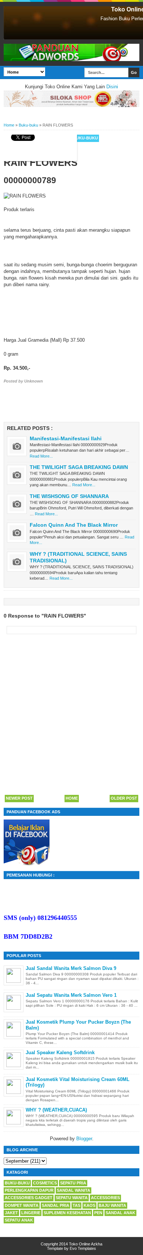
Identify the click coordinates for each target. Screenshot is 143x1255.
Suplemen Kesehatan (67, 1212)
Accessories (105, 1197)
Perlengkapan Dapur (29, 1190)
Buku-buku (85, 138)
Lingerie (30, 1212)
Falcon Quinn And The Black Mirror (74, 525)
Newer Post (19, 798)
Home (72, 798)
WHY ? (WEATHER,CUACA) (56, 1110)
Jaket (11, 1212)
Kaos (89, 1205)
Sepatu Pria (73, 1183)
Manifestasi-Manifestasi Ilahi (66, 438)
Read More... (41, 456)
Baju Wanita (112, 1205)
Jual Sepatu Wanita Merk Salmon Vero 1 (71, 995)
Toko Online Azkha (85, 1244)
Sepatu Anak (19, 1220)
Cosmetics (45, 1183)
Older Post (124, 798)
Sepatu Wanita (72, 1197)
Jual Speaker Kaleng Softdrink (60, 1052)
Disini (112, 86)
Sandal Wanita (73, 1190)
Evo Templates (83, 1248)
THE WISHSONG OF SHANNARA (69, 496)
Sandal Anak (120, 1212)
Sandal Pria (55, 1205)
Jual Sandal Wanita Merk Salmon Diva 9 (71, 968)
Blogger (84, 1138)
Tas (76, 1205)
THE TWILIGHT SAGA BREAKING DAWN (79, 467)
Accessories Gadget (28, 1197)
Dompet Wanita (21, 1205)
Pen (98, 1212)
